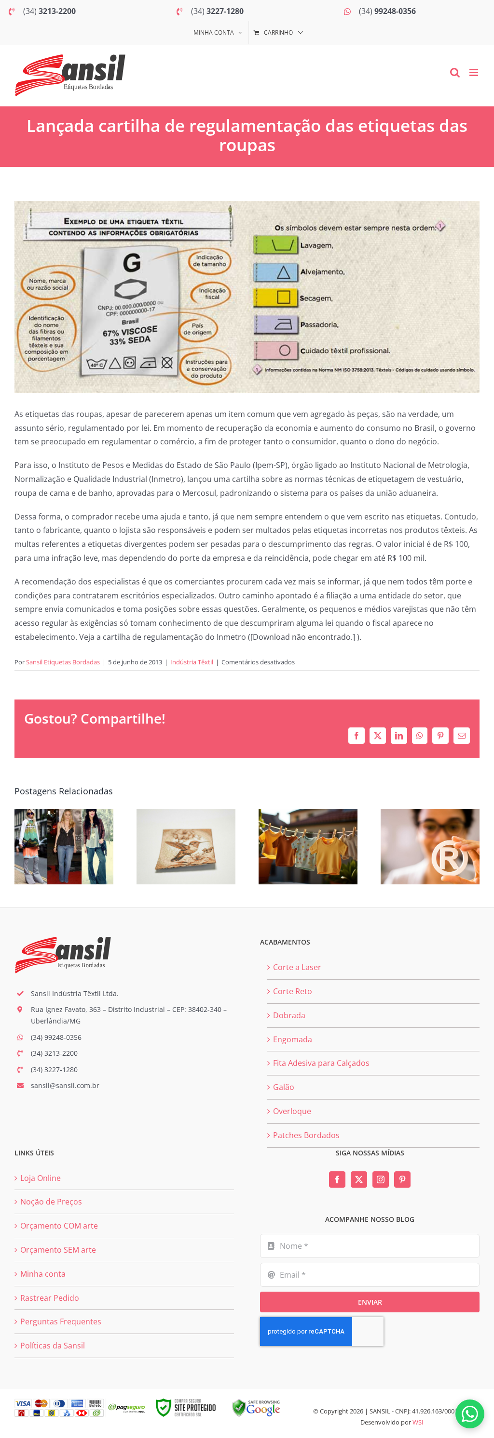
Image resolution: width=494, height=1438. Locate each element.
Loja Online (40, 1178)
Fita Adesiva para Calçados (321, 1063)
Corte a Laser (297, 967)
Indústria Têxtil (191, 662)
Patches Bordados (306, 1135)
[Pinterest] (402, 1179)
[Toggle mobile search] (455, 72)
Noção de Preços (51, 1201)
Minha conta (43, 1274)
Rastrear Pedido (49, 1298)
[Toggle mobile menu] (474, 72)
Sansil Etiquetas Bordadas (63, 662)
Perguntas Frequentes (60, 1321)
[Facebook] (337, 1179)
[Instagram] (380, 1179)
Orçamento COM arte (59, 1225)
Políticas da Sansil (52, 1345)
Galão (283, 1087)
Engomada (292, 1039)
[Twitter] (359, 1179)
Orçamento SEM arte (58, 1249)
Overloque (292, 1111)
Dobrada (289, 1015)
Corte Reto (292, 991)
